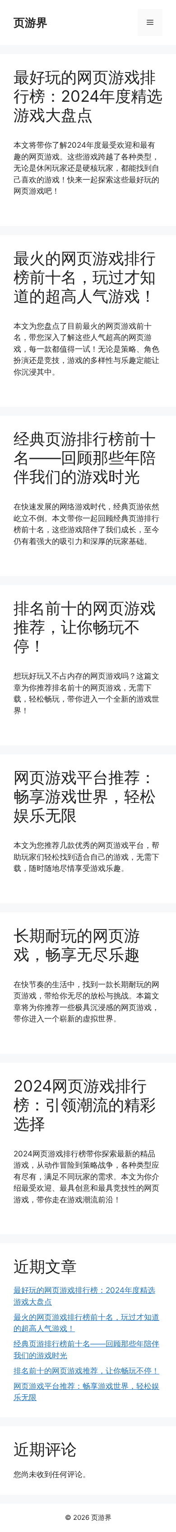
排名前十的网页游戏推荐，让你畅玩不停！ (85, 626)
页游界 (30, 22)
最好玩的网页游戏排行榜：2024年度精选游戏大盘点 (88, 96)
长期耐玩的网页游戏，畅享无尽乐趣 (77, 945)
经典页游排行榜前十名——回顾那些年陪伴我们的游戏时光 (85, 457)
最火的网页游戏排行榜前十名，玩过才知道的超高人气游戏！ (85, 277)
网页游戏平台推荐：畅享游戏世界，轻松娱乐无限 (85, 796)
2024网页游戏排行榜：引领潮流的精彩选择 (85, 1104)
